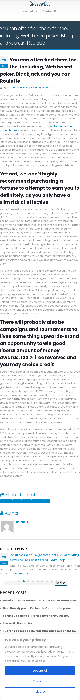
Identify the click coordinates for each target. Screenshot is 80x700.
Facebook (6, 501)
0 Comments (50, 87)
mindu (11, 87)
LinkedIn (26, 501)
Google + (37, 501)
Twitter (17, 501)
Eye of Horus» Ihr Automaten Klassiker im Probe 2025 (39, 600)
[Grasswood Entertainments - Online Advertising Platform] (40, 3)
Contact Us (50, 11)
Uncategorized (28, 87)
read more (19, 573)
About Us (31, 11)
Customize (40, 681)
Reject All (40, 692)
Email (46, 501)
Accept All (40, 671)
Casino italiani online (17, 623)
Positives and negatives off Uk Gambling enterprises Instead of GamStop (44, 557)
